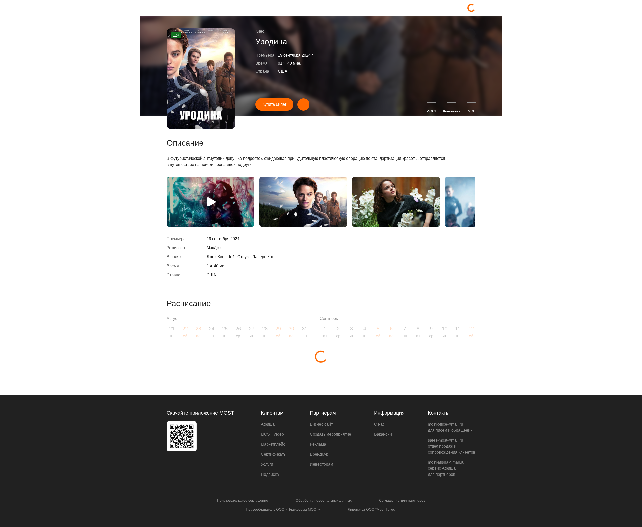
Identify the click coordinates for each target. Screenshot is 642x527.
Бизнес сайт (321, 424)
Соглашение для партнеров (402, 500)
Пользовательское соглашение (242, 500)
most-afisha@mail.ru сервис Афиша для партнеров (446, 468)
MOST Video (272, 434)
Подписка (270, 474)
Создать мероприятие (330, 434)
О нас (379, 424)
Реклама (318, 444)
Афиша (268, 424)
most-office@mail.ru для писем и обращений (450, 427)
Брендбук (319, 454)
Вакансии (383, 434)
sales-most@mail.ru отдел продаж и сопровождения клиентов (451, 446)
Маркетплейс (273, 444)
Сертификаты (274, 454)
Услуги (267, 464)
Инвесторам (321, 464)
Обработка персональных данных (324, 500)
